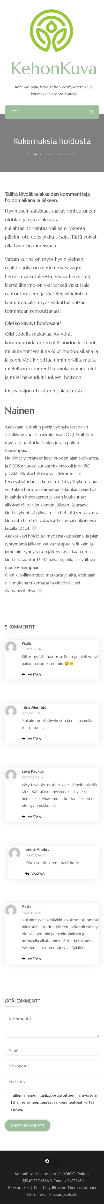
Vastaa (34, 674)
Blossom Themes (66, 1187)
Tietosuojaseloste (62, 1194)
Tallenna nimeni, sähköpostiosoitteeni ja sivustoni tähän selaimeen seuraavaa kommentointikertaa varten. (54, 1102)
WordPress (36, 1194)
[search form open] (91, 112)
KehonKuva (54, 68)
